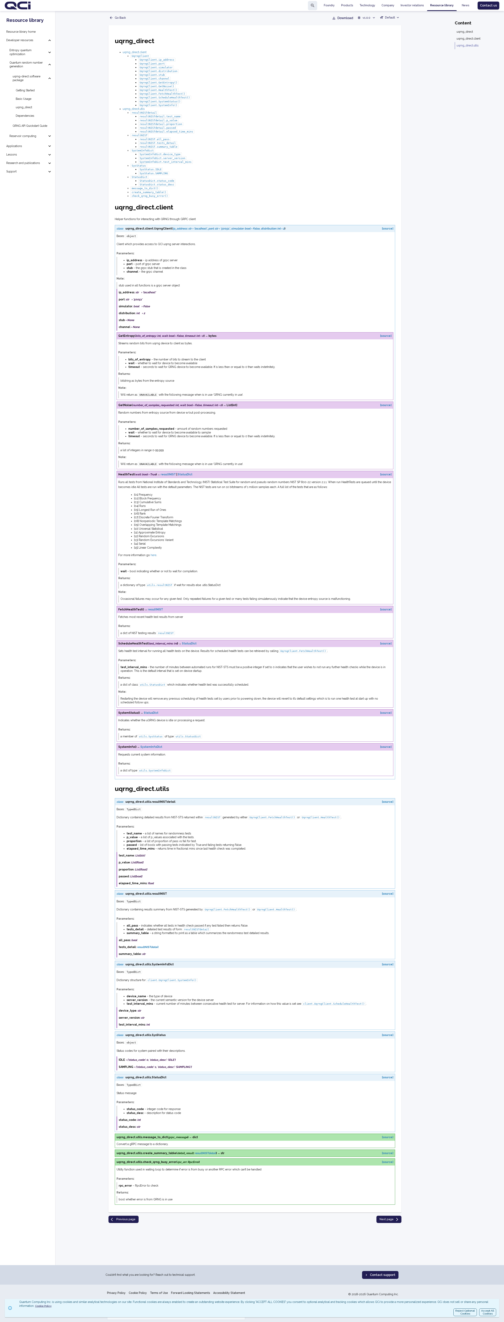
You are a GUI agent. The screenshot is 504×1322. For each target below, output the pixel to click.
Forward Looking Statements (190, 1292)
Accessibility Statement (229, 1292)
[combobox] (390, 18)
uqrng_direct (465, 31)
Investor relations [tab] (412, 5)
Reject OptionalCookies (465, 1312)
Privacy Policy (116, 1292)
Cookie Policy (138, 1292)
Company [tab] (388, 5)
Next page (387, 1219)
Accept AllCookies (487, 1312)
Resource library (25, 20)
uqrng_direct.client (134, 52)
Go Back (120, 17)
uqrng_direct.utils (134, 108)
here (153, 555)
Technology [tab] (367, 5)
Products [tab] (347, 5)
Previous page (125, 1219)
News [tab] (465, 5)
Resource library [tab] (442, 5)
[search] (312, 5)
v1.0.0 (366, 17)
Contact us (488, 5)
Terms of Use (159, 1292)
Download (345, 18)
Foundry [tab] (329, 5)
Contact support (382, 1275)
